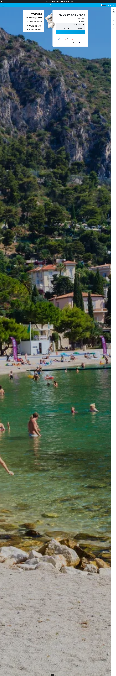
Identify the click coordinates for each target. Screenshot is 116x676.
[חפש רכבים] (113, 14)
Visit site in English (50, 1)
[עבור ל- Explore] (113, 20)
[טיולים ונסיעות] (113, 24)
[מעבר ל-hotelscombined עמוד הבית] (106, 5)
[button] (1, 1)
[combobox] (80, 21)
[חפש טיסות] (113, 9)
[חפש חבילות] (113, 17)
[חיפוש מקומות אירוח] (113, 12)
